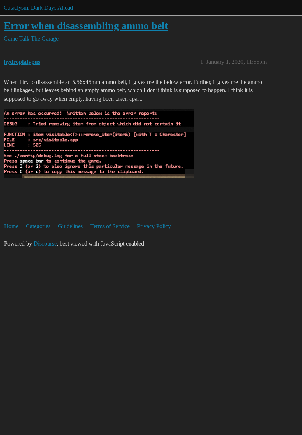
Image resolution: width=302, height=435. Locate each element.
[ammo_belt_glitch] (99, 143)
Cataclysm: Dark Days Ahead (38, 7)
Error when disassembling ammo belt (86, 25)
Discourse (45, 243)
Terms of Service (110, 226)
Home (11, 226)
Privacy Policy (154, 226)
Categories (38, 226)
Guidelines (70, 226)
